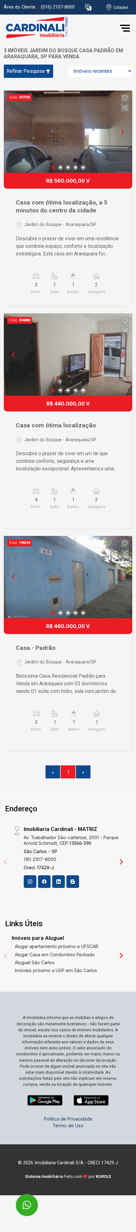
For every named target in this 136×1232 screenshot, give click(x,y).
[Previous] (14, 132)
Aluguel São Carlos (35, 962)
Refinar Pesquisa (26, 71)
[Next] (122, 132)
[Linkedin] (58, 881)
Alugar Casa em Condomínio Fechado (55, 954)
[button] (88, 7)
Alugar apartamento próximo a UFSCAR (56, 946)
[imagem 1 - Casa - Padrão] (68, 577)
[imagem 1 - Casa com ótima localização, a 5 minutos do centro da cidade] (68, 132)
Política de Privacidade (68, 1119)
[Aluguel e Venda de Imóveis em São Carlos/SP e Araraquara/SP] (51, 28)
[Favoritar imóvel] (125, 98)
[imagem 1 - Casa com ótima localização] (68, 354)
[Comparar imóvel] (125, 108)
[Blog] (72, 881)
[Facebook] (44, 881)
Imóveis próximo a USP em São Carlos (56, 970)
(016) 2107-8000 (58, 7)
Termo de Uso (68, 1125)
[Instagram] (30, 881)
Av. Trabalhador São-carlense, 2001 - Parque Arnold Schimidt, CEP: (71, 840)
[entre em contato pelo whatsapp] (20, 1201)
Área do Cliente (19, 7)
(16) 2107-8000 (40, 859)
